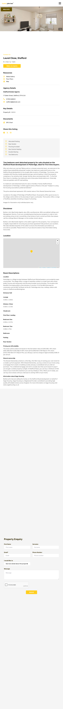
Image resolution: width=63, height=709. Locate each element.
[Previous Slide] (2, 19)
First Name (7, 544)
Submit (31, 592)
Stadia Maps (44, 267)
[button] (31, 19)
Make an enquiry (12, 66)
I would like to (8, 560)
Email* (6, 552)
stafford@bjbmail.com (13, 102)
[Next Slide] (61, 19)
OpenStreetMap (54, 267)
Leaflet (40, 267)
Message (7, 569)
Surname (35, 544)
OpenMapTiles (49, 267)
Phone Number (37, 552)
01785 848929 (10, 99)
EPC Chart (9, 122)
